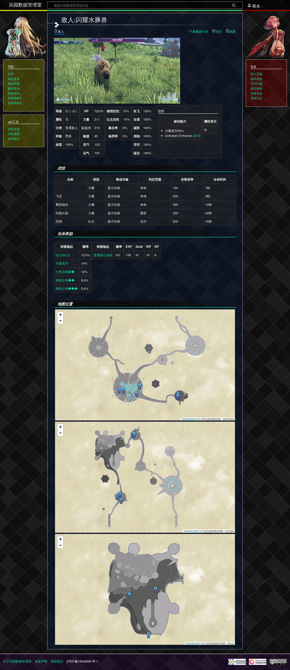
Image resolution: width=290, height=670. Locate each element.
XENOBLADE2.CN (191, 418)
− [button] (60, 320)
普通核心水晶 (103, 255)
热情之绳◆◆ (65, 280)
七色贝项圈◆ (65, 271)
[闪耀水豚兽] (117, 70)
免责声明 (41, 661)
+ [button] (60, 314)
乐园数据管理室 (25, 4)
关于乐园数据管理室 (17, 661)
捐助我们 (57, 661)
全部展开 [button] (14, 138)
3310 (196, 135)
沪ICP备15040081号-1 (82, 661)
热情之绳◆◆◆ (67, 288)
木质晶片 (62, 263)
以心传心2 (63, 255)
